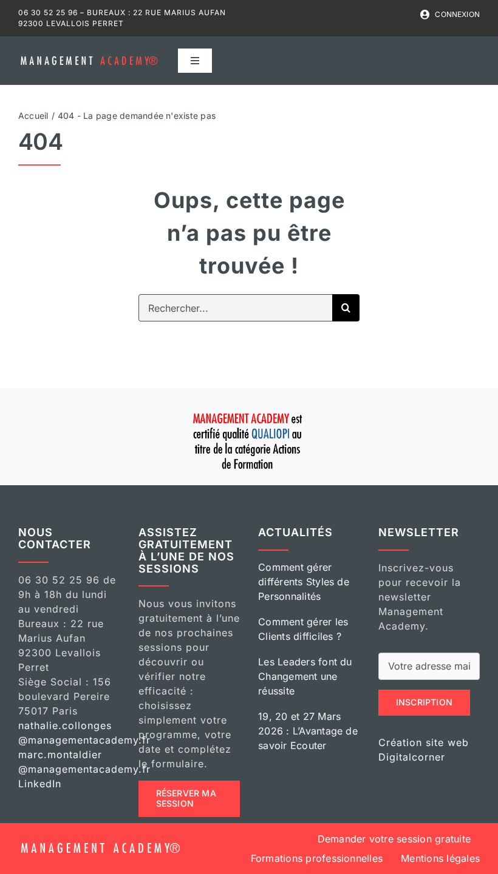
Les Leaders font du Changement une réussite (305, 676)
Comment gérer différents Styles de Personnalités (303, 581)
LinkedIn (39, 784)
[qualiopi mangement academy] (249, 411)
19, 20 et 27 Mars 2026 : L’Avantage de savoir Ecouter (308, 730)
